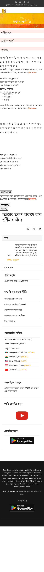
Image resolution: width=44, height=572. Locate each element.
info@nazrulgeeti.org (30, 5)
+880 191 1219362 (13, 5)
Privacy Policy (22, 501)
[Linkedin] (24, 2)
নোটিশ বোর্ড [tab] (8, 94)
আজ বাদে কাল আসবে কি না (10, 165)
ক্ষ (32, 57)
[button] (22, 238)
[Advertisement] (22, 548)
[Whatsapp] (28, 2)
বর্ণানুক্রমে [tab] (7, 97)
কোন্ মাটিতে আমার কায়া (9, 161)
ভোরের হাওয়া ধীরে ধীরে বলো (10, 158)
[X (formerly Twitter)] (34, 229)
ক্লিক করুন (32, 72)
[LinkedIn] (40, 229)
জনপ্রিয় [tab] (6, 99)
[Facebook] (16, 2)
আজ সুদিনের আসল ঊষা (8, 154)
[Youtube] (20, 2)
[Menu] (40, 11)
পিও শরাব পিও (5, 168)
